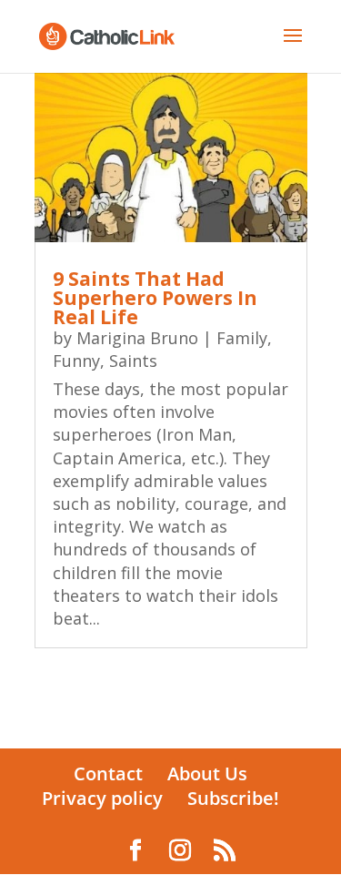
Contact (108, 773)
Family (241, 338)
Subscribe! (233, 798)
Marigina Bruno (137, 338)
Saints (133, 360)
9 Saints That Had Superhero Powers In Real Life (155, 298)
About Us (207, 773)
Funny (76, 360)
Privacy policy (102, 798)
